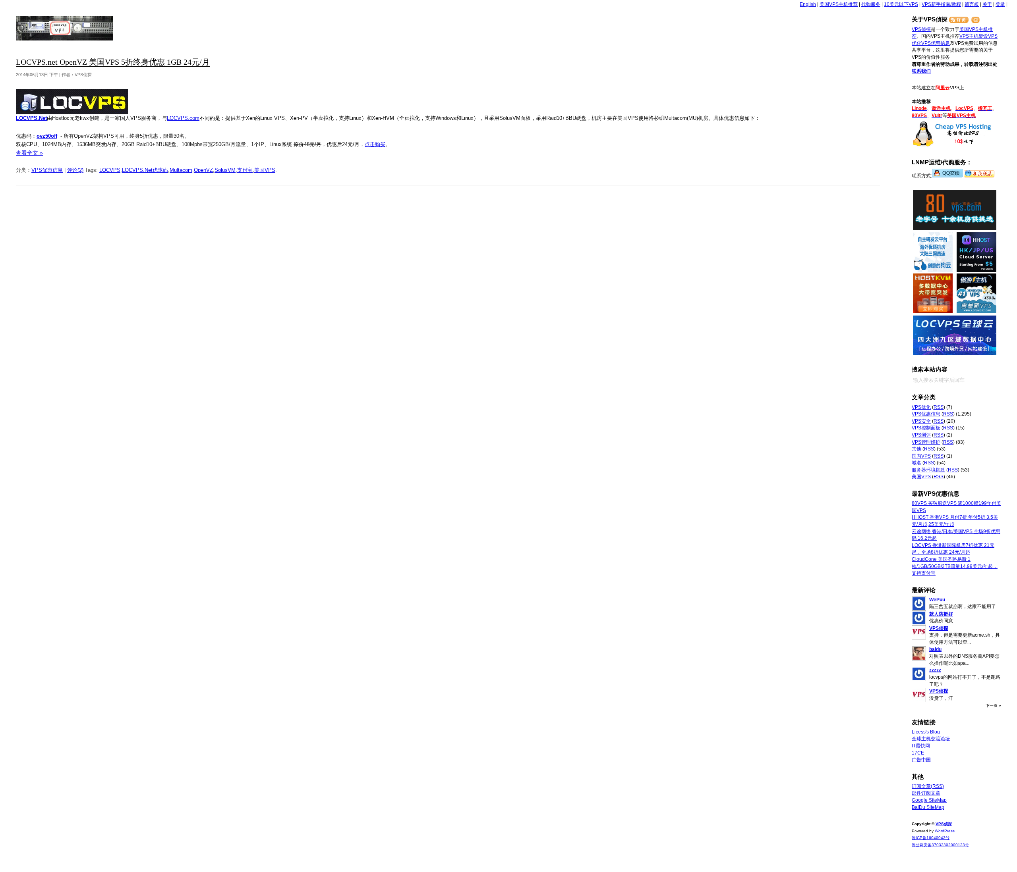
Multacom (181, 170)
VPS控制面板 (926, 428)
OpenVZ (203, 170)
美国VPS (264, 170)
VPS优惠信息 (47, 170)
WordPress (945, 831)
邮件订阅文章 (926, 793)
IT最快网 (921, 746)
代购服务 (870, 4)
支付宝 (245, 170)
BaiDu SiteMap (928, 807)
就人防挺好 (941, 614)
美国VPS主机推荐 (839, 4)
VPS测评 (921, 435)
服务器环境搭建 (928, 470)
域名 (916, 463)
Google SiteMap (929, 800)
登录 (1000, 4)
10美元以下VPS (901, 4)
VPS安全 (921, 421)
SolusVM (225, 170)
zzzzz (935, 670)
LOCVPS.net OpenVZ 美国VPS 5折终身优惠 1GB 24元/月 (113, 62)
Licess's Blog (926, 732)
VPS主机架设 (973, 36)
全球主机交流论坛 (931, 738)
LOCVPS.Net (31, 118)
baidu (935, 649)
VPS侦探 (65, 28)
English (808, 4)
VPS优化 (921, 407)
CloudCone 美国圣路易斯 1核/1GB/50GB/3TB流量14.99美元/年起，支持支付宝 (955, 566)
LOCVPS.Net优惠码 (145, 170)
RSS (939, 407)
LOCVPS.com (183, 118)
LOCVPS (109, 170)
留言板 (972, 4)
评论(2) (75, 170)
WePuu (937, 600)
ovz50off (47, 136)
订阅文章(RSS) (928, 786)
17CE (918, 753)
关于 (987, 4)
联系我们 (921, 71)
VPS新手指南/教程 (941, 4)
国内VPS (921, 456)
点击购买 (375, 144)
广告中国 (921, 759)
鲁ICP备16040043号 (930, 837)
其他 (916, 449)
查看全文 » (29, 153)
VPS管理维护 (926, 442)
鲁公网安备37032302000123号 (940, 845)
